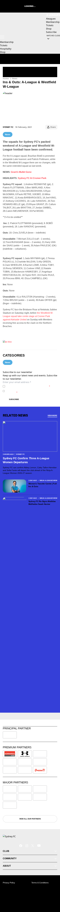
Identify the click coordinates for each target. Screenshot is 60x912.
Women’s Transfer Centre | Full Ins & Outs (42, 485)
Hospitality (5, 48)
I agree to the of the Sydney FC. (28, 386)
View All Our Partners (30, 819)
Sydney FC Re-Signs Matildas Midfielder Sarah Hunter (42, 502)
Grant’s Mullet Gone (21, 172)
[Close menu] (54, 897)
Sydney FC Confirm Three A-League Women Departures (26, 460)
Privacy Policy (25, 386)
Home (6, 78)
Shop (2, 52)
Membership (7, 42)
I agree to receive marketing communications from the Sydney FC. (31, 391)
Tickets (3, 45)
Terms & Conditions (40, 883)
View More (52, 416)
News (14, 78)
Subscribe (14, 399)
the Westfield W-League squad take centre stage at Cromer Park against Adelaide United (28, 316)
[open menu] (2, 37)
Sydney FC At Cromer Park (32, 178)
